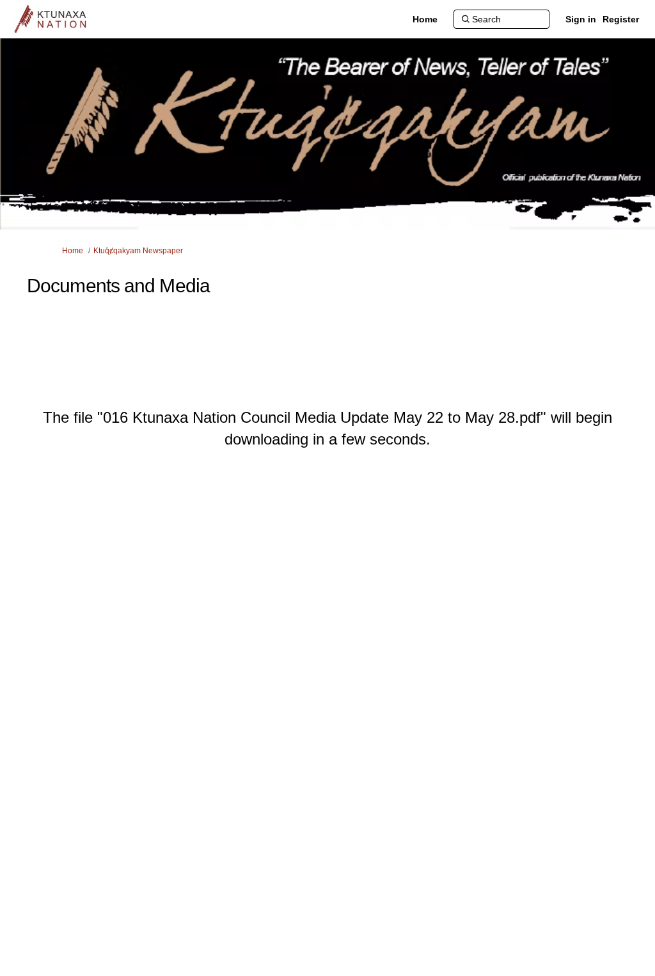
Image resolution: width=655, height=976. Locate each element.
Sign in (580, 19)
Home (72, 250)
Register (621, 19)
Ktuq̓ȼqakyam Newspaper (138, 250)
